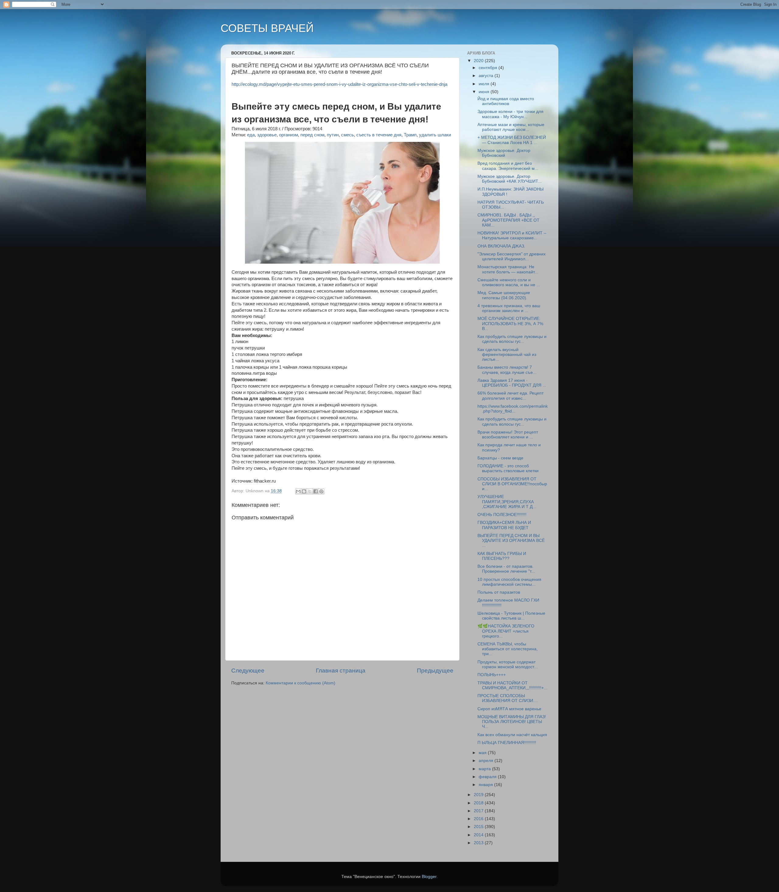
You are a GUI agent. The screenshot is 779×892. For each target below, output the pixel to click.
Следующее (247, 670)
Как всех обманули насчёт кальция (512, 734)
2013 (479, 843)
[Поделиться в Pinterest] (321, 491)
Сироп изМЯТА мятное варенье (509, 709)
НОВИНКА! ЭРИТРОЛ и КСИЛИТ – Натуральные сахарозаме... (511, 235)
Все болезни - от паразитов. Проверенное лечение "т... (506, 569)
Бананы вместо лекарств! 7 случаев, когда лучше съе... (506, 369)
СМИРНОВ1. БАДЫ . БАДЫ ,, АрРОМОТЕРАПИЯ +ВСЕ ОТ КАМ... (508, 220)
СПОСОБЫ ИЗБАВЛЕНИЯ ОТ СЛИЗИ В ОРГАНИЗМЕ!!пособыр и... (512, 484)
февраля (488, 776)
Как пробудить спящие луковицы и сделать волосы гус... (512, 339)
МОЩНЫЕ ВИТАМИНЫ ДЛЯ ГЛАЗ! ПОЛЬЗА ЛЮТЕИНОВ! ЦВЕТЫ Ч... (511, 722)
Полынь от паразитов (498, 592)
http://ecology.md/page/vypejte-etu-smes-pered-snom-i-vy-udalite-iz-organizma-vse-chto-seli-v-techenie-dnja (339, 84)
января (486, 784)
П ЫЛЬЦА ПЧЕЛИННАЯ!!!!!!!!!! (506, 742)
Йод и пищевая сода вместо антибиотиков (505, 101)
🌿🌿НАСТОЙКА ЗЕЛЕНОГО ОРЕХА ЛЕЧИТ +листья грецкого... (505, 631)
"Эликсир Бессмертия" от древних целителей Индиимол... (511, 256)
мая (483, 752)
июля (485, 84)
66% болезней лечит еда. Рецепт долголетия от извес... (510, 395)
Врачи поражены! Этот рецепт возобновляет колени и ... (507, 434)
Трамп (410, 134)
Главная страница (340, 670)
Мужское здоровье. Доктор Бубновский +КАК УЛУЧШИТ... (509, 179)
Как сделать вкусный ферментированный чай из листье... (506, 354)
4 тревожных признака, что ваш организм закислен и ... (508, 308)
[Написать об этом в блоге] (304, 491)
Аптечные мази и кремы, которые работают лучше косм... (510, 127)
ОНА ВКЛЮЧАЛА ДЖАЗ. (501, 246)
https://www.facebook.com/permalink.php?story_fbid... (512, 408)
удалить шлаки (435, 134)
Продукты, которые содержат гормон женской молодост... (507, 664)
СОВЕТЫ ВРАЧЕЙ (267, 28)
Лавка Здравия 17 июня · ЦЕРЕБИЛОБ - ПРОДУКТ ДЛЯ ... (511, 383)
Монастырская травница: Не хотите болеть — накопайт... (507, 269)
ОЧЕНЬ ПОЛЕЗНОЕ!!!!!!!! (501, 514)
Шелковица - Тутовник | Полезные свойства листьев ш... (511, 615)
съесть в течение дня (378, 134)
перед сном (312, 134)
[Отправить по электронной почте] (298, 491)
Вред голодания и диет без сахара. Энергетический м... (507, 165)
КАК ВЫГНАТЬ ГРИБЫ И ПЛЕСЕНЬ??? (501, 556)
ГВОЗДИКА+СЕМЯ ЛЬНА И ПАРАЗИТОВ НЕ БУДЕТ (504, 525)
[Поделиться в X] (310, 491)
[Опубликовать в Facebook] (316, 491)
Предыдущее (435, 670)
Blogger (429, 876)
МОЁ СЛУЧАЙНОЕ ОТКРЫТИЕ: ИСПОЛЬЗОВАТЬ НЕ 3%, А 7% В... (510, 323)
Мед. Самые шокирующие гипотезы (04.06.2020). (503, 295)
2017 (479, 811)
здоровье (267, 134)
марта (485, 769)
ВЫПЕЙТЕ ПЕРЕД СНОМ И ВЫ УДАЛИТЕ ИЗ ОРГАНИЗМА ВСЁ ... (511, 540)
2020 (479, 60)
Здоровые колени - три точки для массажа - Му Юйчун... (510, 114)
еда (251, 134)
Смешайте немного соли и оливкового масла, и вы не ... (508, 282)
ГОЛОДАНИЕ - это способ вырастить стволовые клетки (508, 468)
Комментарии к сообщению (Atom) (300, 683)
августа (486, 75)
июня (485, 92)
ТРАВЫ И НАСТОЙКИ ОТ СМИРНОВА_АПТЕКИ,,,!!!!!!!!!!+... (512, 685)
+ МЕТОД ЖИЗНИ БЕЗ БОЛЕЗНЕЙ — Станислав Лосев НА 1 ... (511, 140)
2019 (479, 794)
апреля (486, 760)
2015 (479, 826)
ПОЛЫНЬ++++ (491, 675)
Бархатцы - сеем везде (500, 458)
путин (333, 134)
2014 (479, 835)
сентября (488, 67)
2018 (479, 803)
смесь (347, 134)
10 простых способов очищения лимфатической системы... (509, 582)
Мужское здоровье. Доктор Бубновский (503, 153)
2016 (479, 818)
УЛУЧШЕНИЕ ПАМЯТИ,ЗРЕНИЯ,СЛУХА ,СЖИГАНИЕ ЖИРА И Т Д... (506, 501)
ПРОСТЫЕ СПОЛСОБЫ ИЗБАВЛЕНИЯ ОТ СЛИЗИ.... (507, 698)
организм (288, 134)
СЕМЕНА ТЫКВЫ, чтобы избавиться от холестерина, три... (507, 649)
